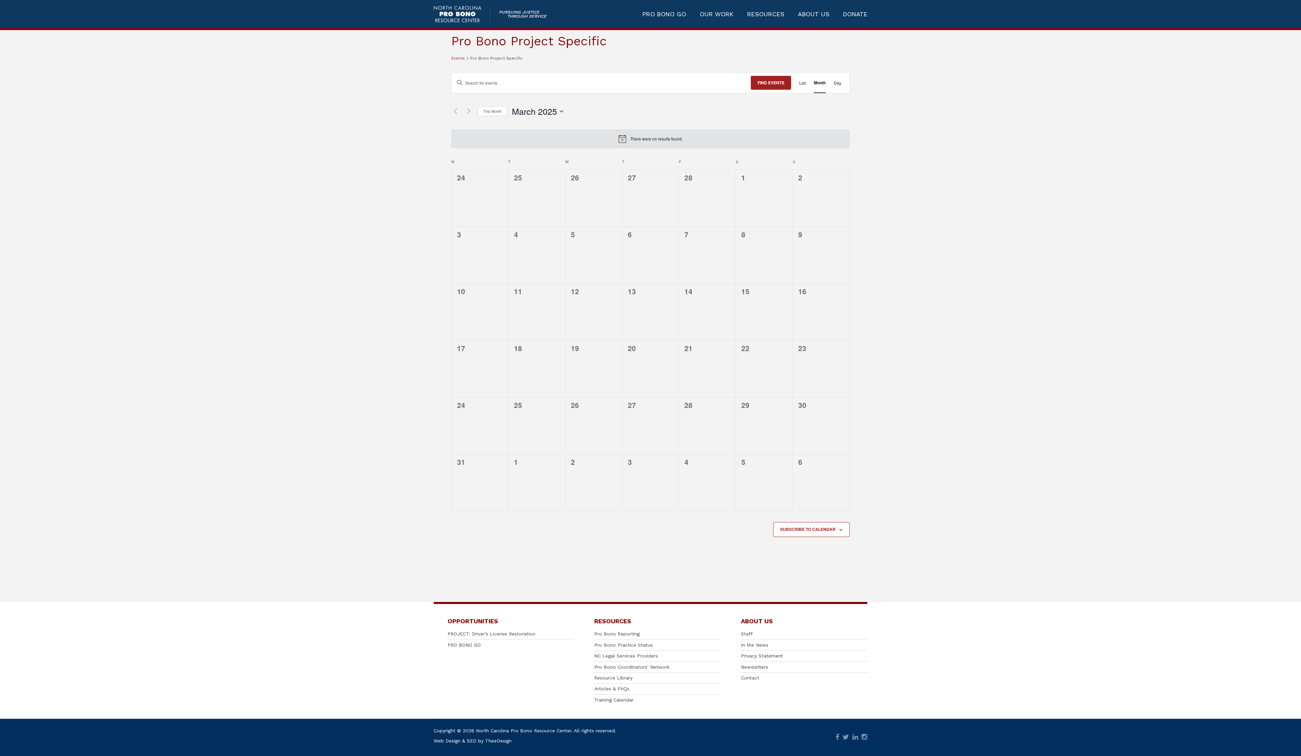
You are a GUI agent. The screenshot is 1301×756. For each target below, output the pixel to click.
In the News (754, 645)
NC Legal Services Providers (626, 655)
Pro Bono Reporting (617, 633)
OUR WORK (717, 14)
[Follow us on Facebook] (837, 737)
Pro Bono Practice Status (623, 645)
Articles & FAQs (611, 688)
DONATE (855, 14)
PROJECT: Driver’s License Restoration (491, 633)
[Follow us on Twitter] (846, 737)
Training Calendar (614, 700)
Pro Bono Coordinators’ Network (631, 667)
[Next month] (468, 111)
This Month (492, 111)
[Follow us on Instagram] (864, 737)
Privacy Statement (762, 655)
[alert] (650, 138)
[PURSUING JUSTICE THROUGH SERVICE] (462, 14)
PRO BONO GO (664, 14)
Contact (750, 678)
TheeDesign (498, 740)
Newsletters (754, 667)
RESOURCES (765, 14)
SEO (471, 740)
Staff (747, 633)
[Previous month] (455, 111)
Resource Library (613, 678)
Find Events (771, 83)
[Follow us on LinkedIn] (855, 737)
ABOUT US (813, 14)
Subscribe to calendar (807, 529)
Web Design (447, 740)
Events (458, 58)
